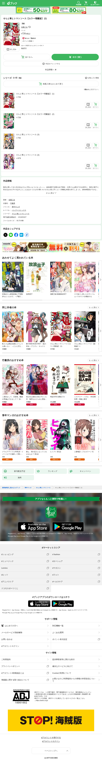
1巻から (87, 89)
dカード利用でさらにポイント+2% (31, 45)
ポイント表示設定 (59, 639)
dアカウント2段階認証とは (12, 673)
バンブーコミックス (19, 210)
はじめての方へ (11, 626)
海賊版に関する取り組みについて (15, 680)
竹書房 (12, 203)
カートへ (29, 57)
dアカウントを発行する (51, 737)
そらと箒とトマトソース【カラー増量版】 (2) (35, 114)
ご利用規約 (6, 659)
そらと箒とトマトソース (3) (27, 134)
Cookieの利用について (61, 673)
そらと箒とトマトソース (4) (27, 155)
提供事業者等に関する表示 (63, 659)
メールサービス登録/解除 (11, 632)
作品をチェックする (53, 64)
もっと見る (93, 307)
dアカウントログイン (10, 646)
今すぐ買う (77, 57)
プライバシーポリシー (10, 666)
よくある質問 (57, 632)
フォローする (29, 27)
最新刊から (95, 89)
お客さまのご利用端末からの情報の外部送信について (73, 680)
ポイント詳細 (27, 41)
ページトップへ (51, 751)
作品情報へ (49, 70)
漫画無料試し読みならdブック (11, 487)
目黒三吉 (24, 27)
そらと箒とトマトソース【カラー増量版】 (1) (35, 94)
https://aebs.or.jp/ (42, 700)
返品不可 (24, 48)
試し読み (13, 49)
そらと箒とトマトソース (20, 214)
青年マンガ (16, 207)
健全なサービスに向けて (62, 666)
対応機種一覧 (57, 626)
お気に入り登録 (93, 78)
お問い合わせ (6, 639)
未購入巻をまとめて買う (53, 84)
